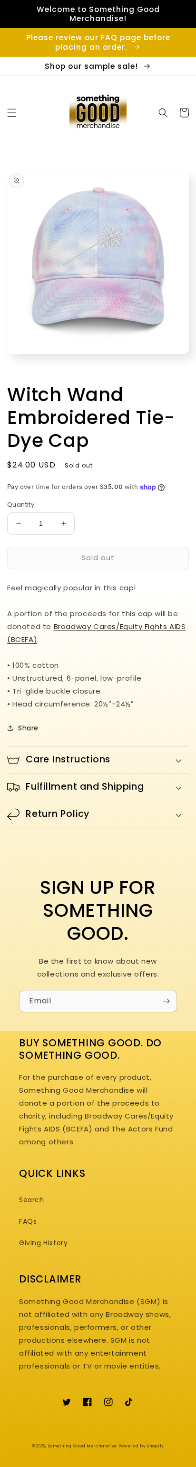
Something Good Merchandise (82, 1446)
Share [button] (28, 728)
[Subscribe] (166, 1001)
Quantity (20, 504)
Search (31, 1200)
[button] (11, 112)
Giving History (43, 1243)
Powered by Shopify (141, 1446)
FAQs (28, 1221)
